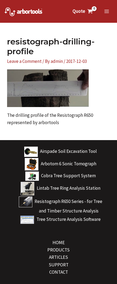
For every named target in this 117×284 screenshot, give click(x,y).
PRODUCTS (58, 250)
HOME (59, 243)
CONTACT (58, 272)
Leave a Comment (24, 61)
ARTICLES (58, 257)
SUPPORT (59, 265)
